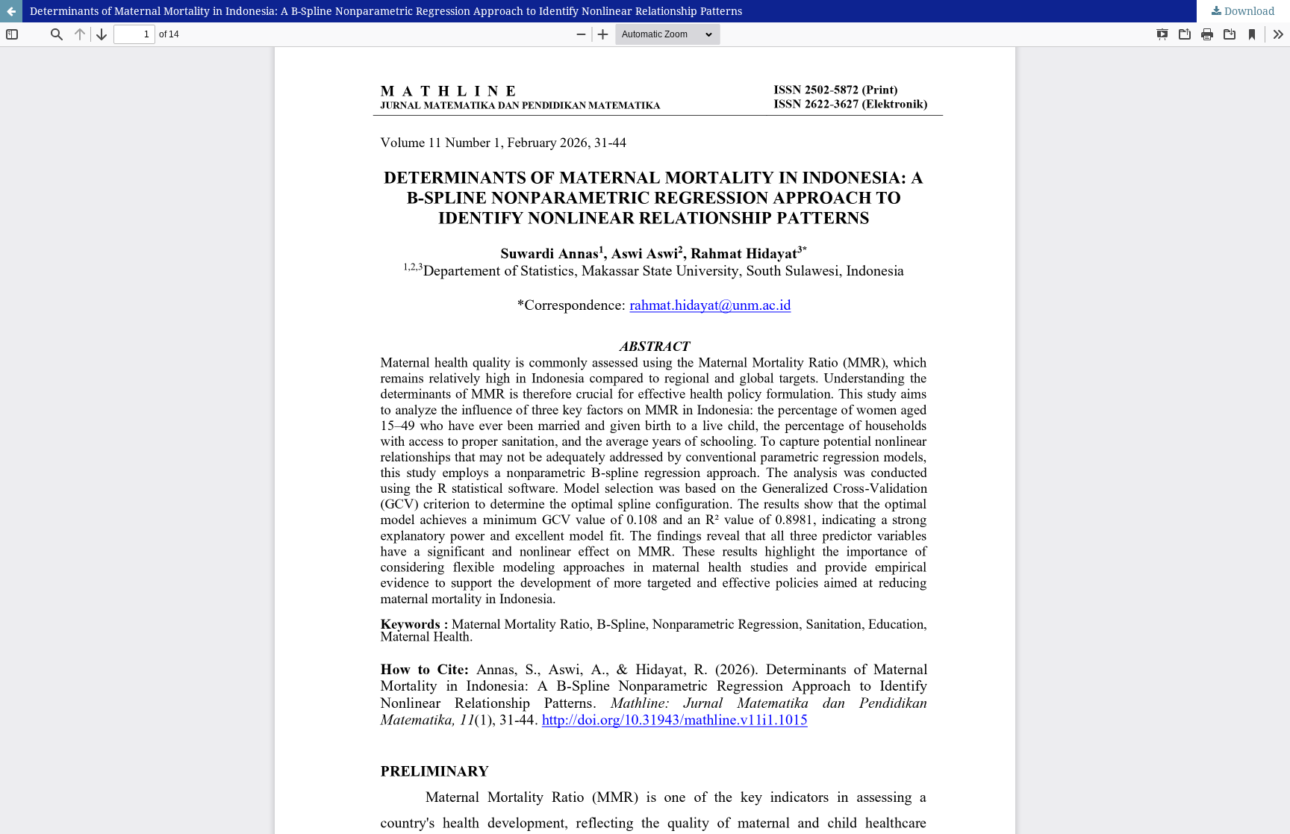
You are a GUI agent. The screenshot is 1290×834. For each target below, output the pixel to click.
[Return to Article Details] (11, 11)
